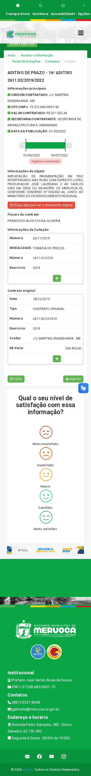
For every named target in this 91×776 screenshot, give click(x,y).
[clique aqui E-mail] (27, 756)
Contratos (52, 61)
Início (12, 55)
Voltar (17, 379)
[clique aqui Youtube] (51, 756)
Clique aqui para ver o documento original (43, 205)
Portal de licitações (26, 61)
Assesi (27, 769)
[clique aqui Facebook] (39, 756)
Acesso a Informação (37, 55)
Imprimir (75, 379)
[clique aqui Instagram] (63, 756)
